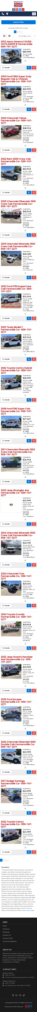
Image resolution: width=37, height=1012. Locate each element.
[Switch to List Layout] (9, 36)
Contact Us (7, 935)
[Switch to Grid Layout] (4, 36)
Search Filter (18, 22)
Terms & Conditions (10, 941)
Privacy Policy (8, 938)
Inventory (6, 929)
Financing (6, 932)
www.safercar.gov (28, 910)
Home (5, 926)
